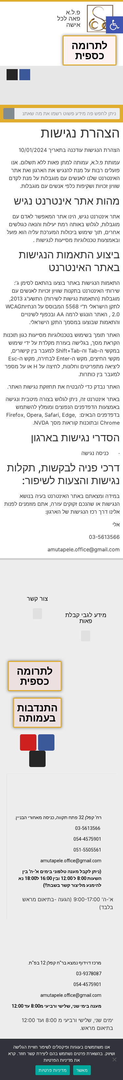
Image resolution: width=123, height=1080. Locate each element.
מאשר (82, 1070)
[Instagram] (12, 74)
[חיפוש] (8, 113)
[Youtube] (28, 742)
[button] (89, 50)
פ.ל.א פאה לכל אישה (68, 18)
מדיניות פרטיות (53, 1070)
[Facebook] (46, 742)
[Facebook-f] (25, 74)
